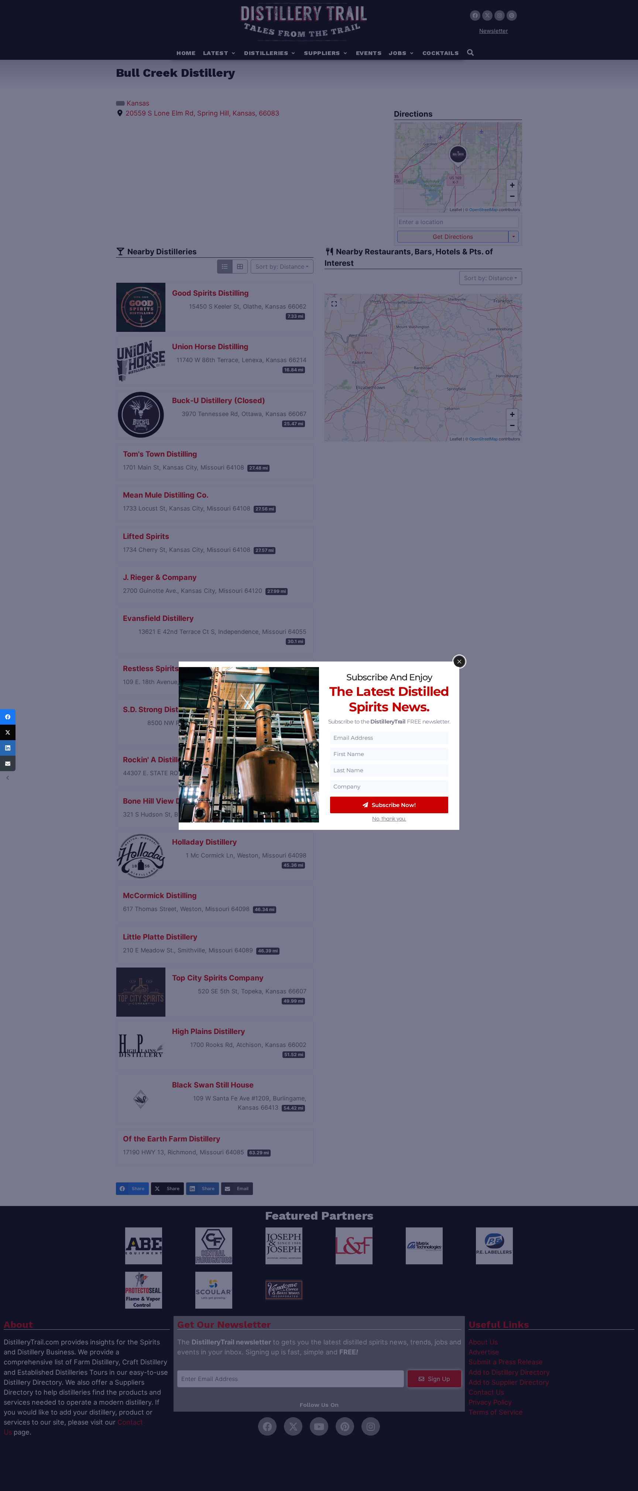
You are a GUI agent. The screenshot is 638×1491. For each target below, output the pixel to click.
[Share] (8, 717)
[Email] (8, 763)
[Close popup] (459, 661)
